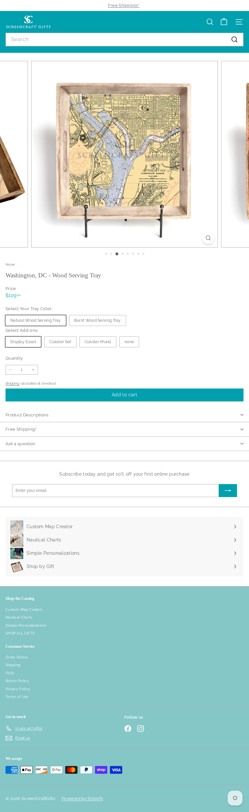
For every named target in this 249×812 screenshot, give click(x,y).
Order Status (17, 657)
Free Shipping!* (124, 5)
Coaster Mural (98, 342)
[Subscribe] (228, 490)
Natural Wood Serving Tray (35, 320)
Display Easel (23, 342)
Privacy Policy (18, 689)
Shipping (12, 383)
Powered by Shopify (82, 798)
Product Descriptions (27, 414)
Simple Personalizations (26, 625)
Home (11, 264)
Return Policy (17, 681)
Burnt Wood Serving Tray (97, 320)
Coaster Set (60, 342)
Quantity (14, 358)
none (129, 342)
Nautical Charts (19, 617)
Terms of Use (17, 697)
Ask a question (21, 443)
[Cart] (223, 21)
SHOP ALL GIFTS (20, 633)
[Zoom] (208, 238)
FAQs (10, 673)
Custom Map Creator (24, 610)
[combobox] (124, 39)
